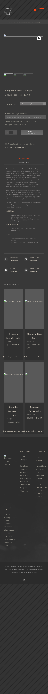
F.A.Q (8, 545)
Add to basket (32, 132)
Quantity (11, 104)
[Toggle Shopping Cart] (35, 9)
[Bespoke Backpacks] (34, 382)
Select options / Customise (9, 357)
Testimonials (9, 539)
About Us (8, 542)
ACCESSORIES (21, 22)
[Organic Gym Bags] (34, 309)
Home (9, 22)
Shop (13, 22)
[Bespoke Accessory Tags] (13, 382)
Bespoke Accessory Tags (13, 411)
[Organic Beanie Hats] (13, 309)
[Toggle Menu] (42, 9)
